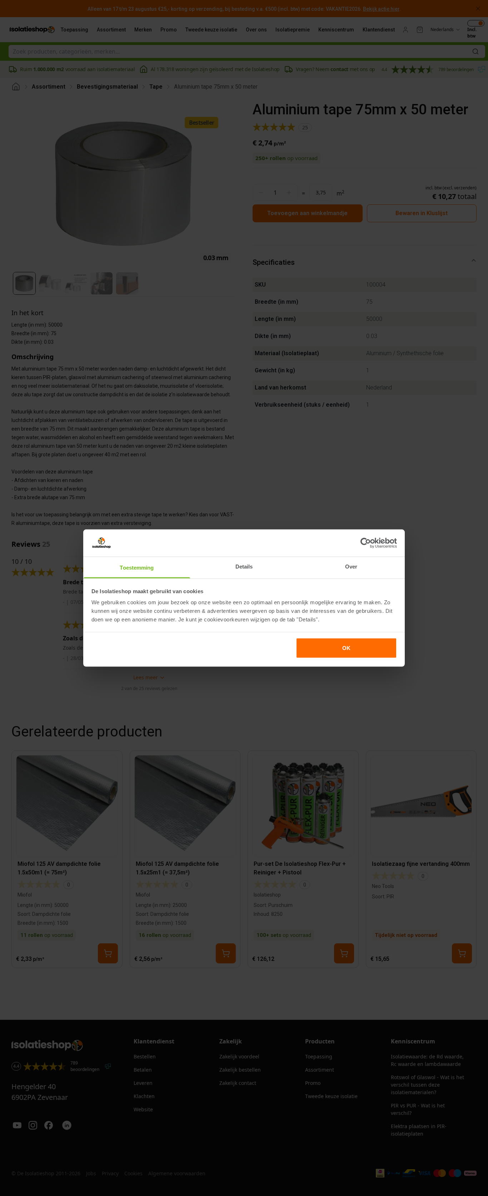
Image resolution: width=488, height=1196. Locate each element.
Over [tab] (351, 567)
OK (346, 648)
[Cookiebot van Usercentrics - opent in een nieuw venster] (365, 542)
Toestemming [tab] (137, 568)
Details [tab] (244, 567)
